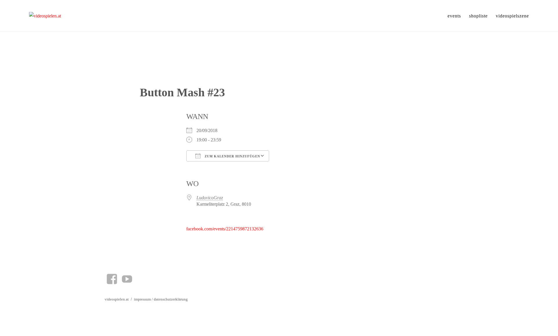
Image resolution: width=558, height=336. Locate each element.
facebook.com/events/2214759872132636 (224, 228)
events (454, 15)
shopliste (478, 15)
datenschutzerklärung (171, 299)
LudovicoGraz (209, 197)
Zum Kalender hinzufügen (231, 156)
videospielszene (512, 15)
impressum (142, 299)
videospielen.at (117, 299)
